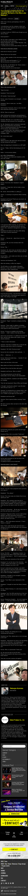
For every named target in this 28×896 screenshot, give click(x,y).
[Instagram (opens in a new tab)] (8, 883)
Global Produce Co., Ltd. (17, 720)
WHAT (2, 864)
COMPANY (4, 752)
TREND (4, 761)
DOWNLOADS (4, 876)
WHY (2, 868)
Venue (9, 864)
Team (5, 861)
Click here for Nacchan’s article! (9, 48)
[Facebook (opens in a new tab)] (6, 883)
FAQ (2, 878)
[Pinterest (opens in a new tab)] (10, 883)
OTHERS (4, 757)
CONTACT (3, 881)
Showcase (15, 864)
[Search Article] (4, 746)
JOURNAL (3, 873)
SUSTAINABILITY (6, 759)
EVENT (3, 755)
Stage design (22, 864)
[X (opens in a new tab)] (3, 883)
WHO (2, 861)
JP (1, 883)
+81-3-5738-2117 (14, 856)
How (6, 864)
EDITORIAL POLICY (13, 891)
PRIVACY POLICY (6, 891)
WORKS (3, 871)
